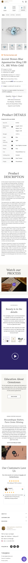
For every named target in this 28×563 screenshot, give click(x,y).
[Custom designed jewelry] (23, 7)
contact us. (9, 91)
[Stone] (5, 7)
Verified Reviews (14, 477)
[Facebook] (14, 546)
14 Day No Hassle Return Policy (10, 78)
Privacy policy (4, 560)
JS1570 (12, 72)
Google (21, 475)
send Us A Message (8, 538)
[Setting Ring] (14, 7)
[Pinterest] (11, 546)
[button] (25, 30)
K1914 (13, 70)
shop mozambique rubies (14, 442)
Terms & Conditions (5, 558)
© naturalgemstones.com (7, 556)
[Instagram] (17, 546)
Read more (15, 397)
